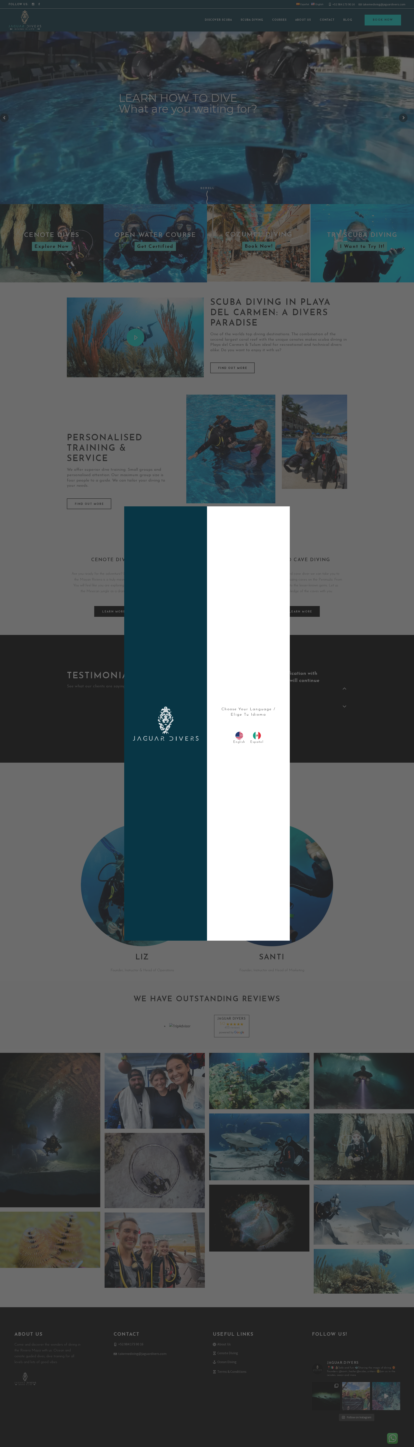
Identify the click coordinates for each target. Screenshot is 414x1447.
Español (256, 742)
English (239, 742)
